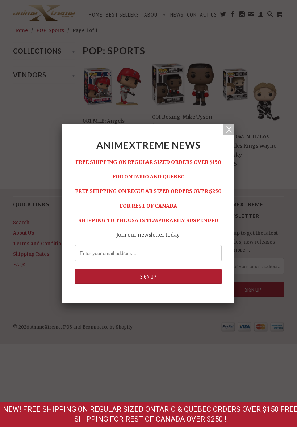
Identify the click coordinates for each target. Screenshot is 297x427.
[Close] (228, 129)
